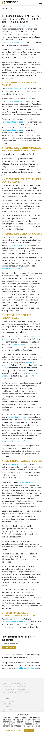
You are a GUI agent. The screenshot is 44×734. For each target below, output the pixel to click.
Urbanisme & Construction (14, 684)
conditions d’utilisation (25, 668)
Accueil (4, 9)
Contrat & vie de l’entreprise (15, 687)
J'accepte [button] (28, 730)
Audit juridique (9, 701)
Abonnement (8, 704)
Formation (7, 709)
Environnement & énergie (14, 689)
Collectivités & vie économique (16, 692)
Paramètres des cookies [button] (13, 730)
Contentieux (8, 707)
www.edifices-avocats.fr (27, 26)
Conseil (6, 698)
